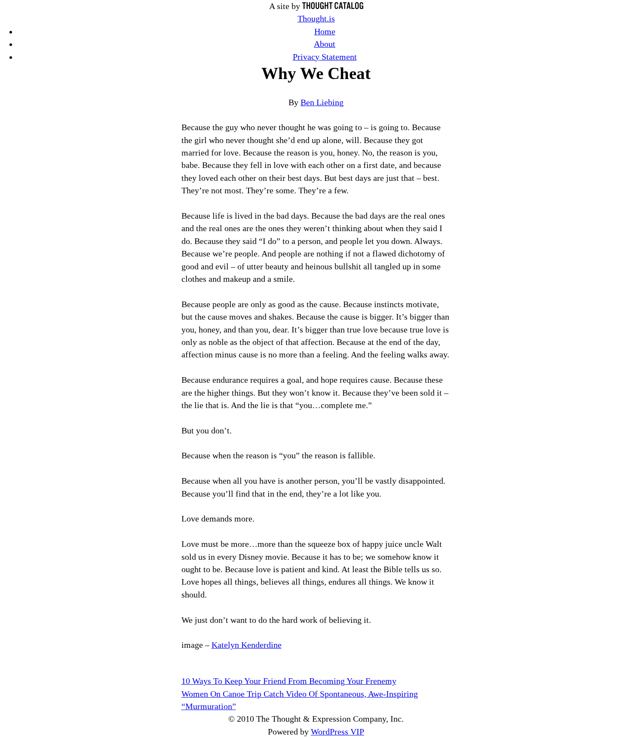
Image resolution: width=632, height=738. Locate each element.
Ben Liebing (322, 102)
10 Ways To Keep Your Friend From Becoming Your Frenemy (288, 681)
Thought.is (316, 18)
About (324, 44)
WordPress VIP (337, 731)
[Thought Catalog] (332, 6)
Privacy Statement (325, 56)
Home (324, 31)
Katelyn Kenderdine (247, 645)
